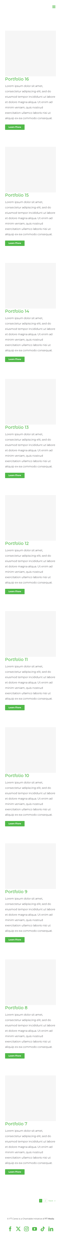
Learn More (14, 127)
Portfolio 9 (16, 891)
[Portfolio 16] (30, 53)
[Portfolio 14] (30, 286)
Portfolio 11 (16, 659)
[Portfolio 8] (30, 982)
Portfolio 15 (17, 195)
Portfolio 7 (16, 1123)
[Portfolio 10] (30, 750)
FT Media (49, 1218)
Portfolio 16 (17, 79)
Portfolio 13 (17, 427)
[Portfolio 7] (30, 1098)
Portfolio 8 (16, 1007)
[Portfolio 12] (30, 518)
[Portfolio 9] (30, 866)
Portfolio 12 (17, 543)
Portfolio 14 (17, 311)
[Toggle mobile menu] (54, 7)
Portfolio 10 (17, 775)
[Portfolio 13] (30, 402)
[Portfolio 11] (30, 634)
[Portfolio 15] (30, 169)
